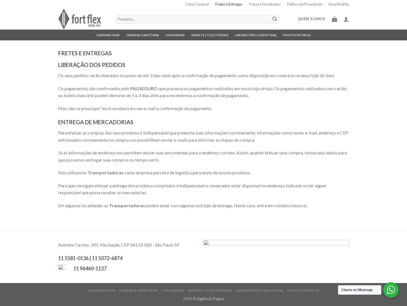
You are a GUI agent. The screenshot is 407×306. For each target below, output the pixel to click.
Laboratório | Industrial (256, 35)
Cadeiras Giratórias (142, 35)
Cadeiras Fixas (108, 35)
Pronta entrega (297, 35)
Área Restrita (338, 4)
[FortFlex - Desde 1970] (82, 19)
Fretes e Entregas (228, 4)
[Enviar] (274, 19)
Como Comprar (197, 4)
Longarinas (175, 35)
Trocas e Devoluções (264, 4)
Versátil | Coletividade (210, 35)
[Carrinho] (334, 19)
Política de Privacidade (304, 4)
